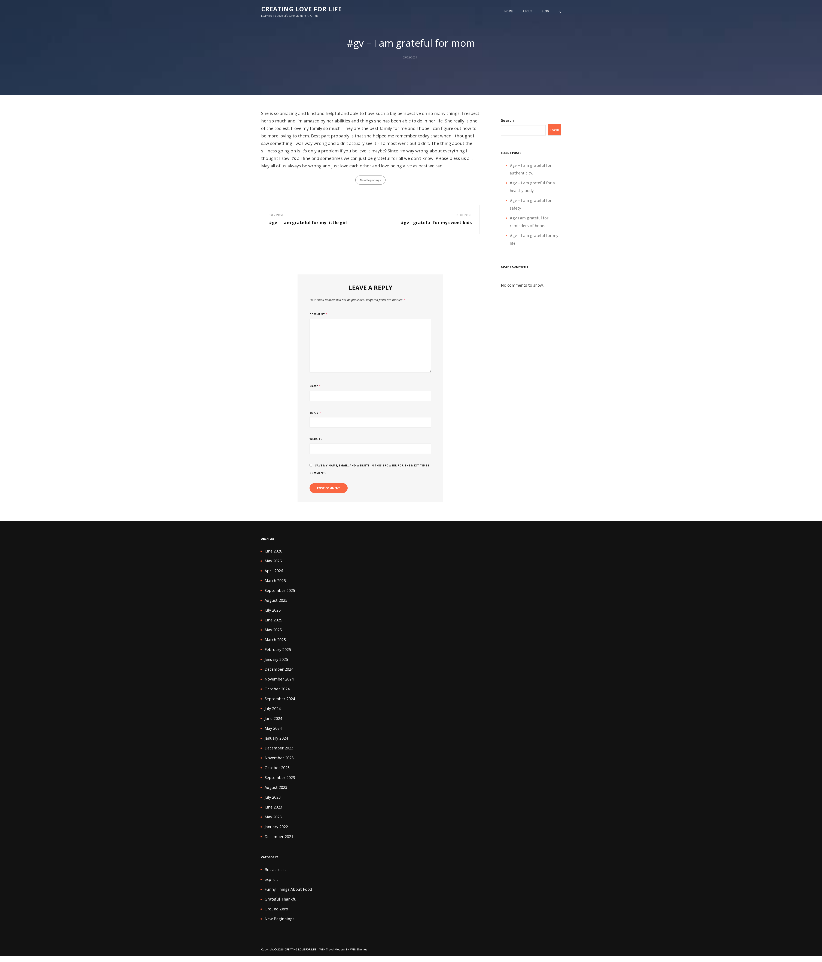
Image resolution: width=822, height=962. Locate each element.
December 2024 (279, 669)
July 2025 (273, 610)
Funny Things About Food (288, 889)
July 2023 (273, 797)
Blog (545, 11)
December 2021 (279, 836)
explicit (271, 879)
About (527, 11)
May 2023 (273, 816)
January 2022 (276, 826)
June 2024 (273, 718)
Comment (319, 314)
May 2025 (273, 629)
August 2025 (276, 600)
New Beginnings (370, 180)
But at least (275, 869)
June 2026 (273, 551)
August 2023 (276, 787)
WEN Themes (358, 949)
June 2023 (273, 807)
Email (315, 412)
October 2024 (277, 688)
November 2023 (279, 757)
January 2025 (276, 659)
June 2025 (273, 619)
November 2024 (279, 679)
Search (507, 120)
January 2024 (276, 738)
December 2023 (279, 748)
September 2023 (280, 777)
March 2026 (275, 580)
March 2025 (275, 639)
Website (316, 439)
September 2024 (280, 698)
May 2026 (273, 560)
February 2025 (278, 649)
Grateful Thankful (281, 899)
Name (315, 386)
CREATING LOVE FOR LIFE (301, 9)
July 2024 (273, 708)
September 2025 (280, 590)
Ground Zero (276, 908)
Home (508, 11)
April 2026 (274, 570)
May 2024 (273, 728)
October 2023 (277, 767)
